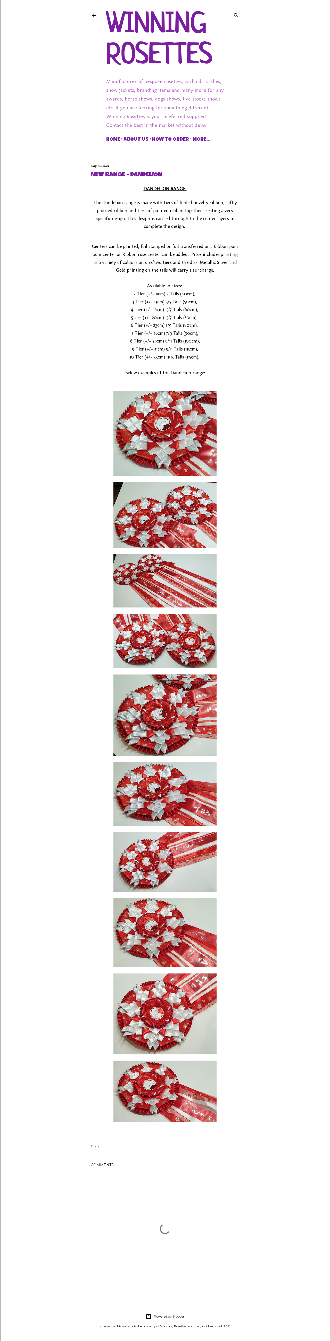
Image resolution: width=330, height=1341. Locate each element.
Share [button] (95, 1146)
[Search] (236, 14)
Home (113, 139)
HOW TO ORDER (170, 139)
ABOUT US (135, 139)
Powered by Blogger (169, 1316)
